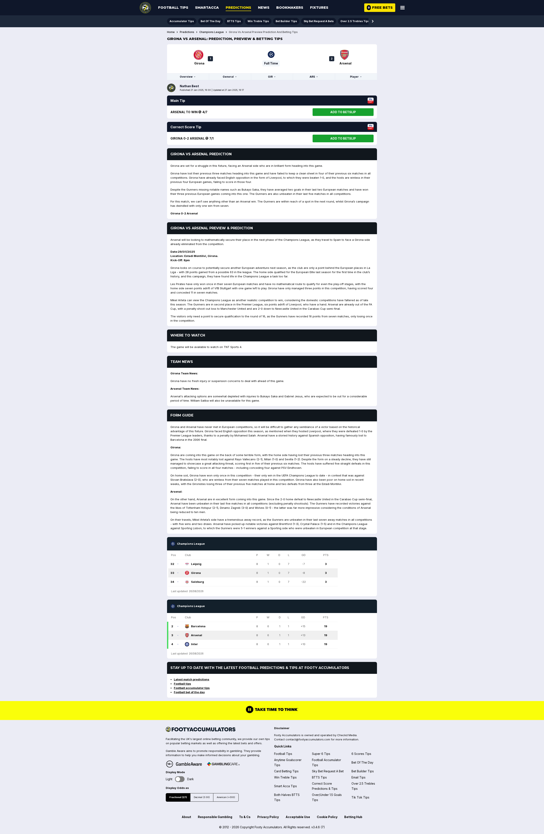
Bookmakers (289, 8)
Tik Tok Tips (360, 797)
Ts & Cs (245, 817)
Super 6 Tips (321, 754)
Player (354, 76)
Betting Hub (353, 817)
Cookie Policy (327, 817)
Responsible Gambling (215, 817)
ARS (312, 76)
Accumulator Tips (182, 21)
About (186, 817)
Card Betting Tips (286, 771)
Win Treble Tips (258, 21)
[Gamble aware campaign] (189, 764)
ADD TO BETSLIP (343, 112)
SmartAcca (207, 8)
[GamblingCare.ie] (223, 764)
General (228, 76)
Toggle (180, 779)
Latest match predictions (191, 679)
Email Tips (358, 777)
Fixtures (319, 8)
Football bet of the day (189, 692)
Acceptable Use (298, 817)
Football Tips (173, 8)
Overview (186, 76)
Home (171, 32)
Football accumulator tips (192, 688)
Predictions (238, 8)
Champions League (211, 32)
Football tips (182, 683)
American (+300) (226, 797)
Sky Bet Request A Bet (328, 771)
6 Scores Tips (361, 754)
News (263, 8)
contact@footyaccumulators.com (308, 739)
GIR (270, 76)
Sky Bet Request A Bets (319, 21)
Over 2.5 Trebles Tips (354, 21)
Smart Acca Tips (285, 786)
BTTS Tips (234, 21)
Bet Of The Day (210, 21)
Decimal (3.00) (202, 797)
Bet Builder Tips (286, 21)
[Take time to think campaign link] (272, 712)
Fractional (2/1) (178, 797)
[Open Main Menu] (402, 7)
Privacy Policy (268, 817)
